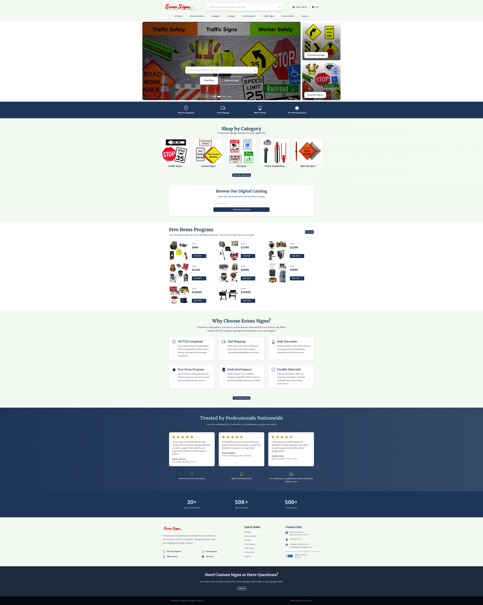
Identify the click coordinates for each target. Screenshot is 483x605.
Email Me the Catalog (241, 209)
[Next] (337, 41)
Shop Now (209, 80)
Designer (216, 16)
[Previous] (306, 41)
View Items (198, 256)
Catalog (231, 16)
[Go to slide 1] (214, 96)
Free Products (249, 16)
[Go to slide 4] (229, 96)
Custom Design (231, 80)
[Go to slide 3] (224, 96)
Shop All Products (315, 95)
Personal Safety (197, 16)
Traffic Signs (268, 16)
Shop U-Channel (314, 55)
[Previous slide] (147, 61)
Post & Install (287, 16)
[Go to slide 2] (219, 96)
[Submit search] (279, 7)
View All (309, 232)
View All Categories (241, 175)
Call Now (241, 588)
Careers (304, 16)
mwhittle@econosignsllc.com (301, 547)
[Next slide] (296, 61)
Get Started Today (241, 398)
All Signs (178, 16)
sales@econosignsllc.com (299, 544)
